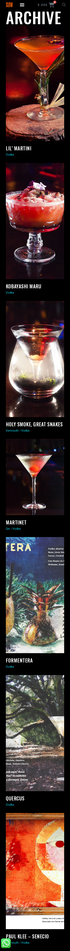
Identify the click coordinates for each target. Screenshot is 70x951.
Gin (8, 528)
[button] (22, 5)
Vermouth (12, 430)
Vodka (10, 154)
